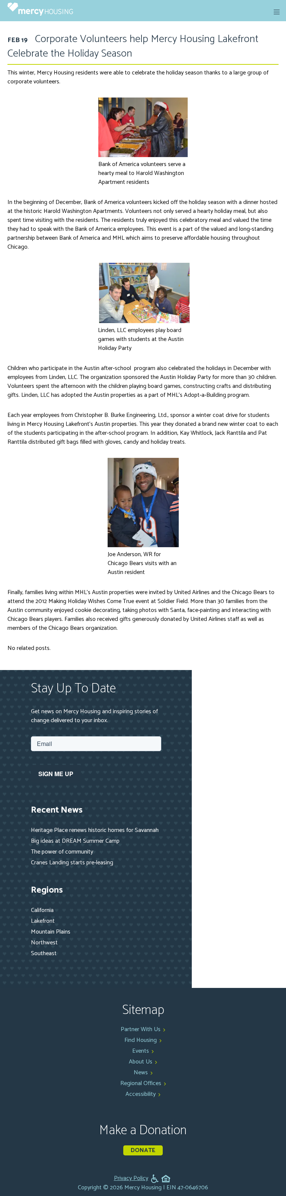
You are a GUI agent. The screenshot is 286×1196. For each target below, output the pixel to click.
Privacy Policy (131, 1178)
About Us (140, 1062)
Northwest (44, 943)
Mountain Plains (50, 932)
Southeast (44, 953)
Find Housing (140, 1040)
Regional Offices (140, 1083)
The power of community (62, 852)
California (42, 910)
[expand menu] (276, 12)
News (141, 1073)
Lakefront (43, 921)
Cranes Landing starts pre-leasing (72, 863)
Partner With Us (141, 1029)
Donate (143, 1150)
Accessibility (140, 1094)
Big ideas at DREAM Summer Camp (75, 841)
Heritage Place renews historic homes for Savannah (95, 830)
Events (140, 1051)
